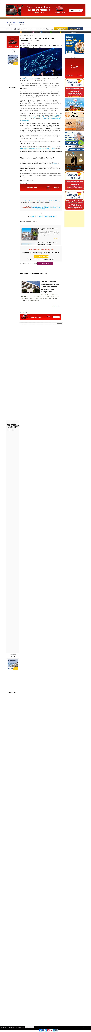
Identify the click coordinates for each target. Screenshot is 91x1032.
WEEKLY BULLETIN (24, 18)
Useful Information (40, 29)
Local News (10, 29)
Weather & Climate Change (50, 29)
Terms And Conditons (67, 1026)
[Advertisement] (74, 219)
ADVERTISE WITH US (16, 18)
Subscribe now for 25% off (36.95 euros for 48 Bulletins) (46, 208)
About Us (81, 1026)
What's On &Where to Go (17, 29)
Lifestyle (25, 29)
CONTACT (10, 18)
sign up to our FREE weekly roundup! (43, 216)
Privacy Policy (73, 1026)
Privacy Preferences (29, 1027)
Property (30, 29)
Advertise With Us (87, 1026)
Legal (78, 1026)
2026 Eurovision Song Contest (30, 78)
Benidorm (54, 163)
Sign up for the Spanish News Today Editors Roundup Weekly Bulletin (42, 201)
